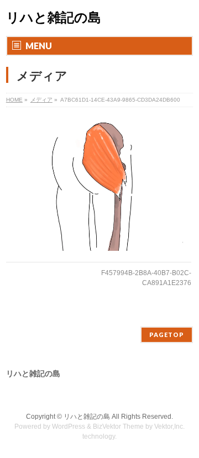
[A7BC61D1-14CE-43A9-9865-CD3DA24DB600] (98, 182)
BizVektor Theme (118, 426)
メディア (41, 100)
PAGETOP (166, 334)
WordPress (68, 426)
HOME (14, 100)
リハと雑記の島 (53, 17)
